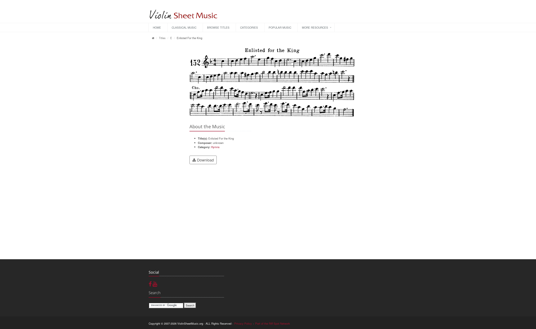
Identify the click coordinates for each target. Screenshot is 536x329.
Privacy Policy (243, 323)
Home (157, 27)
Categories (249, 27)
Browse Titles (218, 27)
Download (205, 160)
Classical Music (184, 27)
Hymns (215, 147)
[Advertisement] (166, 106)
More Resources (315, 27)
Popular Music (280, 27)
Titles (162, 38)
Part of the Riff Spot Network (272, 323)
